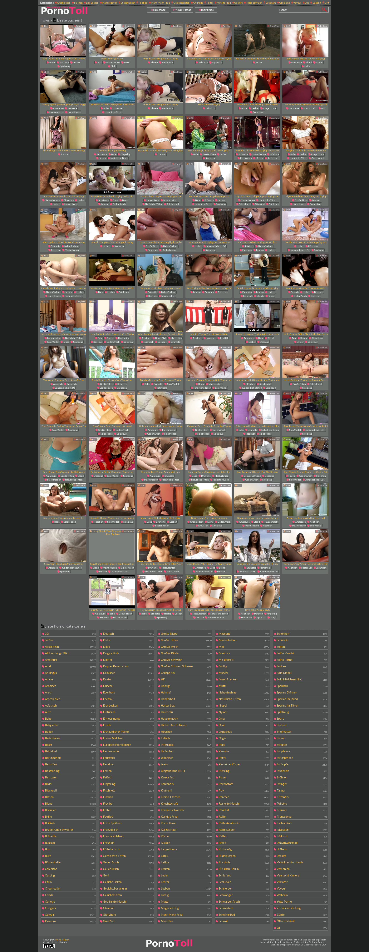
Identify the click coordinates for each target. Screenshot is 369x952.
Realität (224, 338)
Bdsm (52, 62)
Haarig (291, 475)
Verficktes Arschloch (301, 862)
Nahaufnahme (52, 200)
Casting (316, 2)
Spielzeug (65, 66)
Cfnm (70, 882)
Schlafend (243, 875)
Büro (70, 855)
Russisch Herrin (243, 869)
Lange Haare (74, 112)
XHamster (129, 26)
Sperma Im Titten (301, 705)
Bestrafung (70, 770)
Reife (126, 62)
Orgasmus (330, 2)
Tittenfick (301, 797)
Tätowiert (260, 204)
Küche (185, 836)
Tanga (271, 295)
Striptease (301, 751)
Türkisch (301, 836)
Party (243, 757)
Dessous (152, 295)
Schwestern (243, 908)
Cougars (70, 908)
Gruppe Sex (185, 672)
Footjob (143, 2)
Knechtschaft (185, 803)
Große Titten (209, 154)
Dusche (128, 686)
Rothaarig (243, 849)
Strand (301, 738)
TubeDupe (177, 26)
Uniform (301, 849)
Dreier (300, 341)
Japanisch (217, 62)
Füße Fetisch (128, 849)
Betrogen (70, 777)
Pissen (243, 777)
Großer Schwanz (252, 475)
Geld (128, 875)
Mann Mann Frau (160, 2)
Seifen (301, 646)
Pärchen (258, 613)
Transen (64, 154)
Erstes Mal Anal (128, 738)
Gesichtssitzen (181, 2)
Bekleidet (70, 751)
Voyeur (297, 2)
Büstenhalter (128, 2)
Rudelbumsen (243, 855)
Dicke (128, 640)
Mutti (243, 686)
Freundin (128, 842)
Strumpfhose (301, 757)
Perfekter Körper (243, 764)
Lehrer (185, 882)
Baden (70, 731)
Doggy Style (161, 338)
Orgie (243, 738)
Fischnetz (128, 790)
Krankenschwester (185, 810)
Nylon (243, 712)
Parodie (243, 751)
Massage (243, 633)
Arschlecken (64, 2)
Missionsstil (243, 659)
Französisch (128, 829)
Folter (210, 2)
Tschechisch (301, 823)
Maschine (185, 921)
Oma (243, 718)
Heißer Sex (159, 9)
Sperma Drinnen (301, 692)
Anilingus (198, 2)
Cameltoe (70, 869)
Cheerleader (70, 888)
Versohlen (301, 869)
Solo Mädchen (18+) (301, 679)
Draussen (121, 387)
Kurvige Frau (224, 2)
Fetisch (295, 292)
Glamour (128, 908)
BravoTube (80, 26)
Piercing (243, 770)
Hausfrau (185, 712)
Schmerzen (243, 888)
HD (185, 679)
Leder (185, 875)
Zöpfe (301, 914)
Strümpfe (175, 341)
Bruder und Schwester (70, 829)
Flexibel (128, 803)
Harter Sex (118, 108)
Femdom (128, 764)
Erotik (128, 725)
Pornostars (258, 112)
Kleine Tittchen (185, 797)
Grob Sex (284, 2)
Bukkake (70, 842)
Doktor (128, 659)
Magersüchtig (109, 2)
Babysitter (70, 725)
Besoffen (70, 764)
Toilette (301, 803)
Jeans (185, 764)
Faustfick (64, 62)
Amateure (296, 62)
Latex (185, 855)
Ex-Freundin (128, 751)
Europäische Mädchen (128, 744)
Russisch (243, 862)
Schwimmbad (243, 914)
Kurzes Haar (185, 829)
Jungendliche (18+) (216, 246)
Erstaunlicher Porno (128, 731)
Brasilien (70, 810)
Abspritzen (317, 338)
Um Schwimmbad (301, 842)
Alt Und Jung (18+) (70, 653)
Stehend (301, 725)
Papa (243, 744)
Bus (307, 2)
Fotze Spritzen (254, 2)
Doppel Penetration (128, 666)
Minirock (274, 154)
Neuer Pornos (183, 9)
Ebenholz (128, 692)
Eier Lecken (92, 2)
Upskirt (238, 2)
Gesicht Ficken (128, 882)
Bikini (70, 784)
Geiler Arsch (317, 158)
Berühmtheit (70, 757)
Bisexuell (70, 790)
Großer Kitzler (185, 653)
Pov (243, 790)
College (70, 901)
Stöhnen (301, 777)
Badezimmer (70, 738)
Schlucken (243, 882)
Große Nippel (185, 633)
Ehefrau (128, 699)
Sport (301, 718)
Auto (70, 712)
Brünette (72, 108)
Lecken (56, 204)
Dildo (113, 66)
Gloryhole (128, 914)
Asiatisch (203, 62)
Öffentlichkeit (301, 921)
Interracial (185, 744)
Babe (106, 108)
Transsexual (301, 816)
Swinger (301, 784)
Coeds (70, 895)
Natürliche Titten (113, 112)
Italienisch (185, 751)
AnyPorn (226, 26)
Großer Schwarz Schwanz (185, 666)
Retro (243, 842)
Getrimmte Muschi (128, 901)
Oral (243, 725)
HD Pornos (207, 9)
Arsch (70, 692)
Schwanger (243, 895)
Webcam (271, 2)
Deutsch (128, 633)
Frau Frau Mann (128, 836)
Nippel (243, 705)
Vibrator (301, 882)
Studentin (301, 770)
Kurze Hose (185, 823)
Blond (308, 62)
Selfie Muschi (301, 653)
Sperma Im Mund (301, 699)
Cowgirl (70, 914)
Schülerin (301, 640)
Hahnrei (185, 692)
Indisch (185, 738)
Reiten (243, 836)
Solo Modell (172, 204)
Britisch (70, 823)
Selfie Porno (301, 659)
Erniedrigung (128, 718)
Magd (185, 901)
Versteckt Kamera (301, 875)
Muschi (259, 158)
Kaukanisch (185, 777)
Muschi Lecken (243, 679)
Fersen (128, 770)
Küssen (185, 842)
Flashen (78, 2)
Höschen (313, 246)
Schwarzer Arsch (243, 901)
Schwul (243, 921)
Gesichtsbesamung (128, 888)
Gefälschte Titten (269, 571)
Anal (99, 62)
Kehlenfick (167, 62)
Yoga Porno (301, 901)
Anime (70, 679)
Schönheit (301, 633)
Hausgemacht (56, 112)
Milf (323, 108)
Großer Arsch (185, 646)
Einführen (128, 712)
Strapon (301, 744)
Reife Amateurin (243, 823)
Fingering (125, 154)
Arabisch (70, 686)
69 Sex (70, 640)
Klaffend (185, 790)
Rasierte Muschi (220, 479)
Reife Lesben (243, 829)
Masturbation (113, 62)
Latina (210, 521)
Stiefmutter (301, 731)
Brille (70, 816)
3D (70, 633)
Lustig (185, 895)
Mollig (243, 666)
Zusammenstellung (301, 908)
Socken (301, 666)
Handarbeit (185, 699)
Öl (301, 927)
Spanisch (301, 686)
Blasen (154, 62)
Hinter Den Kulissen (185, 725)
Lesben (77, 62)
